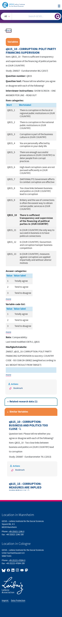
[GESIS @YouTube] (22, 570)
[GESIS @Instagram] (17, 570)
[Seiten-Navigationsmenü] (59, 6)
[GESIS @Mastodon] (26, 570)
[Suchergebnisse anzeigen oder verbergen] (57, 16)
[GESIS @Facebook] (8, 570)
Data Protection (18, 600)
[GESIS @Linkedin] (13, 570)
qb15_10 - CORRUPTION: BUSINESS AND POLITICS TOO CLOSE (28, 425)
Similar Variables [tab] (19, 412)
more (8, 299)
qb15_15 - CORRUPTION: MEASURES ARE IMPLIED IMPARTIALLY (25, 487)
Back (8, 30)
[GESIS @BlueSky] (4, 570)
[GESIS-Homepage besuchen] (13, 4)
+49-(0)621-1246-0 (16, 531)
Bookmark (18, 388)
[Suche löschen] (52, 16)
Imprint (5, 600)
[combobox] (31, 16)
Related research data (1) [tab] (23, 401)
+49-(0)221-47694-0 (17, 560)
